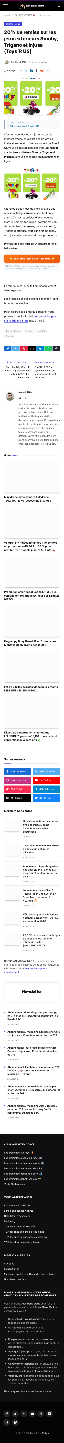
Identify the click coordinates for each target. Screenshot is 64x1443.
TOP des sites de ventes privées (21, 1242)
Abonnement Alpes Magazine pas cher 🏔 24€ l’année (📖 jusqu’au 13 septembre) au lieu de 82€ (32, 1016)
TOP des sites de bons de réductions (24, 1231)
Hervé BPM (20, 62)
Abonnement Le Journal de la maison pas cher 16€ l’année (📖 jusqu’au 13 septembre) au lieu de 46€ (33, 1090)
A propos (9, 1263)
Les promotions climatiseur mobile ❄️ (24, 1163)
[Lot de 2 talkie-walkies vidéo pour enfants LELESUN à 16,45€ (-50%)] (32, 666)
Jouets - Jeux (13, 24)
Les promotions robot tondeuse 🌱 (22, 1178)
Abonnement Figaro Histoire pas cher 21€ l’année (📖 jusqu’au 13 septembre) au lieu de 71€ (32, 1051)
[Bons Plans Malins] (32, 5)
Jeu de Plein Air (13, 331)
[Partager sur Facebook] (20, 70)
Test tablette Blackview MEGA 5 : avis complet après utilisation (41, 849)
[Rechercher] (59, 6)
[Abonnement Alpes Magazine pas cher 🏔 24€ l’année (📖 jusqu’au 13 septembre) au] (12, 870)
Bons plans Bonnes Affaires (18, 1210)
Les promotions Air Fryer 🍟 (19, 1152)
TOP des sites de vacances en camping (25, 1237)
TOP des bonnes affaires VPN (20, 1226)
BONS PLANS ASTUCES (17, 1205)
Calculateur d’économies (17, 1216)
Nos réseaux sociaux (15, 1279)
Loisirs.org (9, 1221)
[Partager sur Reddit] (41, 70)
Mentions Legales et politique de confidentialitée (30, 1274)
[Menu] (5, 6)
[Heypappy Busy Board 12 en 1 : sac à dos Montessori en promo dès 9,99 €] (32, 621)
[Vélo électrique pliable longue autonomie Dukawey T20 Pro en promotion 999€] (12, 918)
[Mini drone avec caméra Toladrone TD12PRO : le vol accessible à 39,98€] (32, 477)
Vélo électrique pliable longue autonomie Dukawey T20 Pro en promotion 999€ (40, 918)
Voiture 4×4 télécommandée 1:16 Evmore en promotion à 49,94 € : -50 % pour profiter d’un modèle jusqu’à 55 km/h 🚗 (31, 546)
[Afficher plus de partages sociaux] (48, 70)
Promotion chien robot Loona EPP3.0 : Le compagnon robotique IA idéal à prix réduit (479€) (31, 595)
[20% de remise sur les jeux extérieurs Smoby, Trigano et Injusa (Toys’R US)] (32, 96)
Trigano (10, 336)
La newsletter (11, 1268)
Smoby (28, 331)
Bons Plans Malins (39, 1433)
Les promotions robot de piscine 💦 (23, 1173)
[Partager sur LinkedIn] (31, 70)
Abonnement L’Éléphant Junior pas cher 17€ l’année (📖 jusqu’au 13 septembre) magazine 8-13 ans (33, 1071)
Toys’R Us (41, 331)
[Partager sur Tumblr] (36, 70)
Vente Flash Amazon (15, 1184)
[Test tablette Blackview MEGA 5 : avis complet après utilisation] (12, 849)
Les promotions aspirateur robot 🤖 (23, 1157)
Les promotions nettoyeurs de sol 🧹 (23, 1168)
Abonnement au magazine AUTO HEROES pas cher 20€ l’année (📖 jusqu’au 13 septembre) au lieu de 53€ (32, 1109)
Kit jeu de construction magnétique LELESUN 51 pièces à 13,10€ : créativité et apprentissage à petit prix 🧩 (30, 736)
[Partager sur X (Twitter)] (26, 70)
